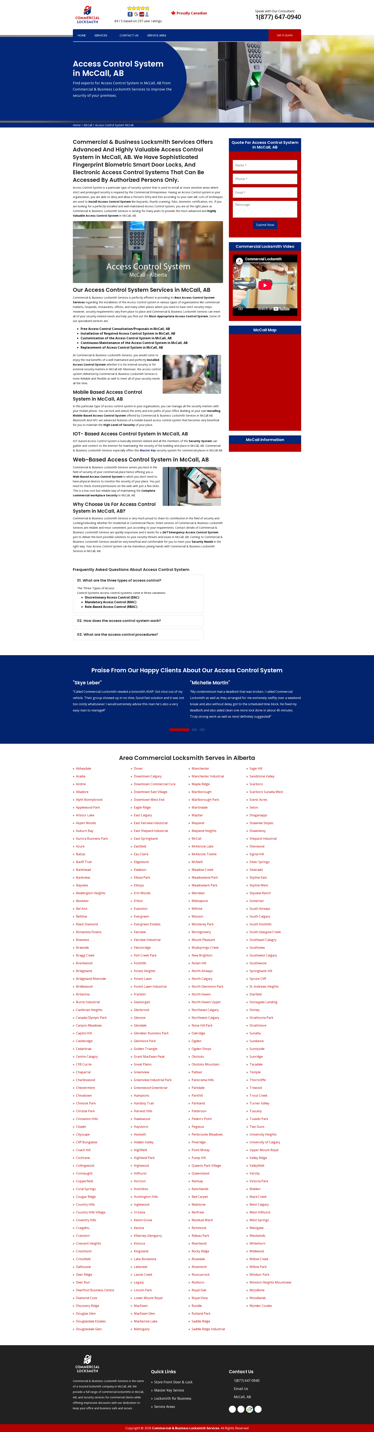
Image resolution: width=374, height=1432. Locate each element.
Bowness (82, 940)
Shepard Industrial (263, 838)
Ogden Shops (201, 1049)
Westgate (257, 1228)
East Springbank (146, 838)
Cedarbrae (83, 1049)
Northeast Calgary (205, 1010)
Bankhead (83, 870)
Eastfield (140, 846)
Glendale (140, 1025)
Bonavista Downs (88, 932)
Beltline (81, 916)
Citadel (81, 1126)
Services (100, 35)
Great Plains (143, 1064)
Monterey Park (203, 924)
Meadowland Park (205, 877)
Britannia (83, 994)
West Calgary (259, 1204)
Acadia (80, 776)
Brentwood (84, 963)
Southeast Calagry (263, 940)
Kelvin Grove (143, 1220)
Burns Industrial (88, 1002)
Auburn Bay (84, 831)
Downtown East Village (150, 792)
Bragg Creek (85, 955)
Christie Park (85, 1111)
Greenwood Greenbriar (151, 1088)
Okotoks (198, 1056)
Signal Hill (257, 854)
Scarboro (256, 784)
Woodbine (257, 1290)
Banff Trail (84, 862)
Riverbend (199, 1243)
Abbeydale (83, 768)
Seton (254, 807)
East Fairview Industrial (151, 823)
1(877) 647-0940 (278, 16)
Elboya (139, 885)
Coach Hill (83, 1150)
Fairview (140, 932)
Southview (257, 947)
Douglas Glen (86, 1313)
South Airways (260, 908)
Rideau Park (200, 1235)
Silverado (256, 870)
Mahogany (142, 1329)
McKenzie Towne (204, 854)
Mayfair (197, 815)
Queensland (200, 1173)
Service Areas (164, 1406)
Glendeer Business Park (151, 1033)
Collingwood (85, 1165)
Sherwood (257, 846)
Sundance (257, 1041)
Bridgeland (84, 971)
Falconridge (142, 947)
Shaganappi (258, 815)
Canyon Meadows (89, 1025)
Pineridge (199, 1142)
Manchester (200, 768)
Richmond (199, 1228)
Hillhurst (140, 1173)
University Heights (263, 1134)
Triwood (256, 1088)
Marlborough (202, 792)
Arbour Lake (85, 815)
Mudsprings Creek (205, 947)
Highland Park (144, 1158)
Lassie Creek (143, 1274)
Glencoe (140, 1017)
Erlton (138, 901)
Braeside (82, 947)
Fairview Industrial (147, 940)
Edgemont (141, 862)
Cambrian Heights (89, 1010)
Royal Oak (199, 1290)
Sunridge (256, 1056)
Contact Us (129, 35)
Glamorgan (142, 1002)
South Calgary (260, 916)
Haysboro (141, 1126)
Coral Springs (86, 1189)
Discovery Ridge (87, 1306)
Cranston (83, 1235)
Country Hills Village (90, 1212)
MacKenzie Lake (145, 1321)
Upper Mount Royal (264, 1150)
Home (82, 35)
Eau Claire (141, 854)
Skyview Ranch (260, 893)
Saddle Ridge (201, 1321)
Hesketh (140, 1134)
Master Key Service (169, 1390)
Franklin (140, 994)
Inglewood (141, 1204)
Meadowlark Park (204, 885)
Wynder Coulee (261, 1306)
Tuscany (256, 1111)
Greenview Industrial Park (153, 1080)
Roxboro (198, 1282)
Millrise (197, 908)
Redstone (199, 1204)
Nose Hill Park (202, 1025)
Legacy (139, 1282)
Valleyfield (257, 1165)
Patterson (199, 1111)
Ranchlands (200, 1189)
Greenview (141, 1072)
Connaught (84, 1173)
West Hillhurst (260, 1212)
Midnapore (200, 901)
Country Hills (85, 1204)
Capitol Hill (84, 1033)
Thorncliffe (258, 1080)
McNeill (197, 862)
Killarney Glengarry (148, 1235)
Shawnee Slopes (261, 823)
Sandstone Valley (262, 776)
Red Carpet (200, 1197)
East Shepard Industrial (151, 831)
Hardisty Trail (144, 1103)
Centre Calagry (87, 1056)
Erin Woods (142, 893)
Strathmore (258, 1025)
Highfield (140, 1150)
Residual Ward (202, 1220)
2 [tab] (194, 730)
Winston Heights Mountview (270, 1282)
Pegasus (198, 1126)
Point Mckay (201, 1150)
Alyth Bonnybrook (89, 799)
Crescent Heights (88, 1243)
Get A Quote (285, 35)
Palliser (197, 1072)
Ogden (196, 1041)
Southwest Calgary (263, 955)
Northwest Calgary (205, 1017)
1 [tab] (179, 730)
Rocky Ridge (200, 1251)
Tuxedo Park (259, 1119)
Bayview (82, 885)
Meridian (198, 893)
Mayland (198, 823)
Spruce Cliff (258, 979)
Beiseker (82, 901)
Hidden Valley (143, 1142)
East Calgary (143, 815)
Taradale (256, 1064)
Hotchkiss (141, 1189)
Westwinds (257, 1235)
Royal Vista (200, 1298)
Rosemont (199, 1267)
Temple (255, 1072)
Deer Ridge (84, 1274)
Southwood (258, 963)
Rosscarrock (201, 1274)
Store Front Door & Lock (173, 1382)
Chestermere (85, 1088)
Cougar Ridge (86, 1197)
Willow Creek (259, 1259)
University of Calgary (265, 1142)
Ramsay (197, 1181)
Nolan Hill (199, 963)
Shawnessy (258, 831)
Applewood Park (88, 807)
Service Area (156, 35)
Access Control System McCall (114, 125)
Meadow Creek (202, 870)
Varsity (255, 1173)
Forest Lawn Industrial (150, 986)
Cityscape (83, 1134)
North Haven (201, 994)
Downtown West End (149, 799)
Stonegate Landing (263, 1002)
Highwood (141, 1165)
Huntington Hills (146, 1197)
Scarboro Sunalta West (266, 792)
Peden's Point (202, 1119)
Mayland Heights (204, 831)
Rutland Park (201, 1313)
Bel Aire (81, 908)
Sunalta (255, 1033)
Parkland (198, 1103)
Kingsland (141, 1251)
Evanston (140, 908)
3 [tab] (202, 730)
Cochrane (83, 1158)
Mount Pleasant (203, 940)
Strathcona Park (261, 1017)
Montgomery (201, 932)
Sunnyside (257, 1049)
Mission (197, 916)
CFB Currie (84, 1064)
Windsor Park (259, 1274)
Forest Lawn (143, 979)
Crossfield (83, 1259)
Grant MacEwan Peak (149, 1056)
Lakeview (140, 1267)
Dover (138, 768)
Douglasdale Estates (91, 1321)
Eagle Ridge (142, 807)
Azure (80, 846)
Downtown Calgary (148, 776)
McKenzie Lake (202, 846)
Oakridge (198, 1033)
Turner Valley (259, 1103)
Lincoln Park (143, 1290)
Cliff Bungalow (86, 1142)
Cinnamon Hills (87, 1119)
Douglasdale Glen (89, 1329)
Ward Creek (258, 1197)
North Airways (202, 971)
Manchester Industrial (208, 776)
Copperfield (84, 1181)
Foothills (140, 963)
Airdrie (81, 784)
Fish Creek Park (145, 955)
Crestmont (84, 1251)
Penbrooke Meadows (207, 1134)
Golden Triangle (145, 1049)
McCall (88, 125)
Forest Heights (144, 971)
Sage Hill (256, 768)
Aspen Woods (86, 823)
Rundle (197, 1306)
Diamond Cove (86, 1298)
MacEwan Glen (144, 1313)
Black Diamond (87, 924)
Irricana (139, 1212)
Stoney (255, 1010)
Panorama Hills (203, 1080)
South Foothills (261, 924)
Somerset (257, 901)
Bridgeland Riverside (91, 979)
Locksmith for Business (172, 1398)
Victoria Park (259, 1181)
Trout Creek (258, 1095)
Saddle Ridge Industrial (208, 1329)
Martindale (200, 807)
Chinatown (84, 1095)
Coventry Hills (86, 1220)
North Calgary (202, 979)
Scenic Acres (258, 799)
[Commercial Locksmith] (87, 14)
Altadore (82, 792)
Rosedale (198, 1259)
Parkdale (198, 1088)
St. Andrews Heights (264, 986)
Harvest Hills (143, 1111)
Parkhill (197, 1095)
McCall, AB (242, 1396)
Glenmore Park (145, 1041)
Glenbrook (141, 1010)
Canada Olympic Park (91, 1017)
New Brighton (202, 955)
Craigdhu (82, 1228)
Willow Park (258, 1267)
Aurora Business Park (92, 838)
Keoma (139, 1228)
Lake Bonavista (145, 1259)
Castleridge (84, 1041)
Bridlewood (84, 986)
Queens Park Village (206, 1165)
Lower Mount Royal (148, 1298)
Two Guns (257, 1126)
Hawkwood (142, 1119)
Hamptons (141, 1095)
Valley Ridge (258, 1158)
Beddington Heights (90, 893)
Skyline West (259, 885)
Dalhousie (83, 1267)
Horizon (140, 1181)
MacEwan (141, 1306)
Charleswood (85, 1080)
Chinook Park (86, 1103)
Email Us (241, 1388)
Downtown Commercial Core (155, 784)
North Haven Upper (206, 1002)
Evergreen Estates (147, 924)
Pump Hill (199, 1158)
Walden (255, 1189)
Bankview (83, 877)
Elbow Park (142, 877)
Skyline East (258, 877)
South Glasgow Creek (265, 932)
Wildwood (257, 1251)
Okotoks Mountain (205, 1064)
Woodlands (258, 1298)
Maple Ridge (201, 784)
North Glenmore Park (207, 986)
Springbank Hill (261, 971)
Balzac (80, 854)
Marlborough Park (205, 799)
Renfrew (198, 1212)
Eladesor (140, 870)
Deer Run (83, 1282)
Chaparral (83, 1072)
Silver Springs (260, 862)
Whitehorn (257, 1243)
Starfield (256, 994)
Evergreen (141, 916)
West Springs (259, 1220)
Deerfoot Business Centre (95, 1290)
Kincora (139, 1243)
